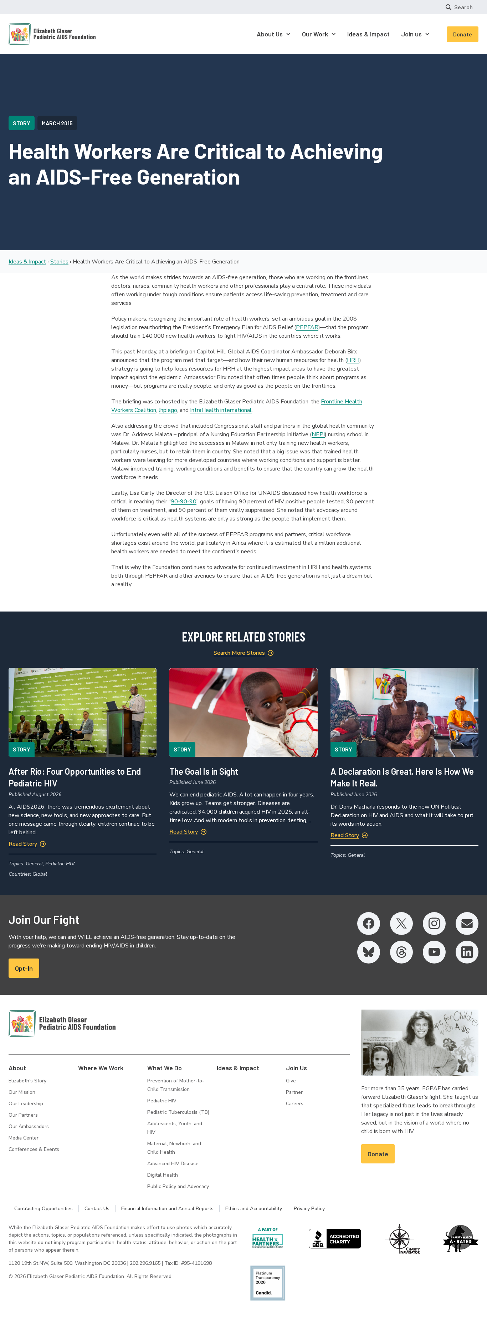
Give (291, 1080)
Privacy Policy (309, 1208)
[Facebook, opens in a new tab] (368, 923)
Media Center (24, 1138)
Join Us (296, 1068)
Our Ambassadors (29, 1126)
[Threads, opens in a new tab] (401, 952)
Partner (294, 1092)
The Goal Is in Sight (203, 771)
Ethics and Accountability (253, 1208)
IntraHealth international (221, 410)
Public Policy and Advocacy (178, 1186)
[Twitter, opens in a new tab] (401, 923)
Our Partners (23, 1115)
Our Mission (22, 1092)
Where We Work (100, 1068)
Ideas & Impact (27, 262)
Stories (59, 262)
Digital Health (162, 1175)
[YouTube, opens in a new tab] (434, 952)
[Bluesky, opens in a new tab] (368, 952)
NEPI (318, 434)
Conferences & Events (34, 1149)
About (17, 1068)
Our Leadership (26, 1103)
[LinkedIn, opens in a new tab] (467, 952)
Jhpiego (168, 410)
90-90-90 (183, 501)
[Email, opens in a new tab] (467, 923)
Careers (294, 1103)
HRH (353, 360)
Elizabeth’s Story (27, 1080)
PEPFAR (307, 327)
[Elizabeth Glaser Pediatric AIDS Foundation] (62, 1023)
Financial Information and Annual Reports (167, 1208)
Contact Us (96, 1208)
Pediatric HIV (161, 1100)
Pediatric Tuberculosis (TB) (178, 1112)
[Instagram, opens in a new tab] (434, 923)
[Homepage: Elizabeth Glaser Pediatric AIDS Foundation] (33, 34)
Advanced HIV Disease (173, 1163)
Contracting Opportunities (43, 1208)
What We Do (164, 1068)
